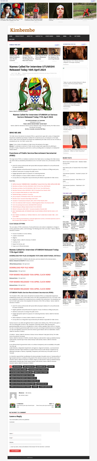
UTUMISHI (35, 386)
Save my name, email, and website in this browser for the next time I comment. (30, 446)
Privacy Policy (19, 36)
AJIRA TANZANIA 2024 (29, 366)
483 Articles (28, 393)
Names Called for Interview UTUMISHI (26, 240)
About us (29, 36)
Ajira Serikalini (17, 366)
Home (10, 36)
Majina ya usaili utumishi (40, 372)
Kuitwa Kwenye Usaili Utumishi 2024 (38, 369)
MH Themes (30, 457)
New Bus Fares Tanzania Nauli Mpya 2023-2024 (25, 198)
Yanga (58, 36)
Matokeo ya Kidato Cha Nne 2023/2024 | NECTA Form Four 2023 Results (31, 186)
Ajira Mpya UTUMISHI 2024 (50, 73)
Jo (19, 73)
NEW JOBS (11, 39)
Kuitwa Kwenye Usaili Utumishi (19, 369)
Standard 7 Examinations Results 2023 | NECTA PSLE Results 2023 (30, 200)
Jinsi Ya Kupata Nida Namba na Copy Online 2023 (26, 192)
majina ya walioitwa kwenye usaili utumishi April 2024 (25, 381)
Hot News (77, 36)
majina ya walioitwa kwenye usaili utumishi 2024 (23, 378)
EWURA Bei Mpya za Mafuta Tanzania (23, 194)
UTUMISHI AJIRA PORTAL (20, 75)
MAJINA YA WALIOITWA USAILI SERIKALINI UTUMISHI (23, 383)
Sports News (49, 36)
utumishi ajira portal (45, 386)
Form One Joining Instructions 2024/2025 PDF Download (27, 205)
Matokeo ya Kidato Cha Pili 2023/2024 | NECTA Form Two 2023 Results (31, 188)
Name (11, 433)
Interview (12, 75)
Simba (64, 36)
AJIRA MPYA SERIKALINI (39, 73)
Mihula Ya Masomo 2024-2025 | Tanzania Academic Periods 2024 (30, 209)
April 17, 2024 (14, 73)
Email (10, 438)
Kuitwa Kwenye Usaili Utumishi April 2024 (21, 372)
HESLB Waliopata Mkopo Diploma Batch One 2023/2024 (27, 207)
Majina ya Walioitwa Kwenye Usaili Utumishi (22, 375)
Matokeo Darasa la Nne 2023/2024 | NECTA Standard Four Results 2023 (31, 190)
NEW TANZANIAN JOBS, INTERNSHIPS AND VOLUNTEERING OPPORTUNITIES (32, 211)
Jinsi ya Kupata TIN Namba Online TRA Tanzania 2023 (27, 196)
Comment (11, 422)
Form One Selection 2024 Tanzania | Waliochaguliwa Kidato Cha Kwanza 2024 (33, 203)
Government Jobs (41, 366)
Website (11, 442)
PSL (70, 36)
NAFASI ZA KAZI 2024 (42, 383)
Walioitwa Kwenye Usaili (28, 73)
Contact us (38, 36)
